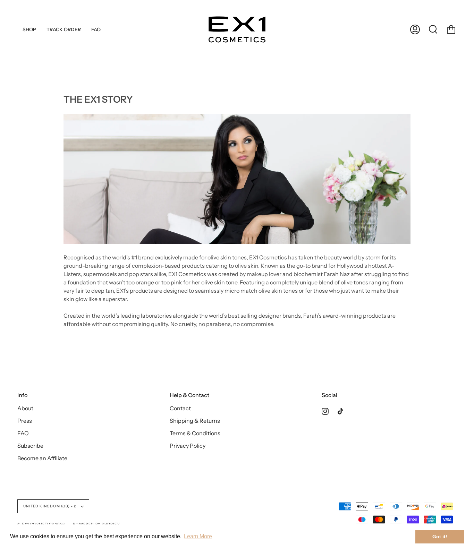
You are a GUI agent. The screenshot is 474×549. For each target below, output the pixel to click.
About (25, 408)
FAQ (23, 433)
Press (24, 420)
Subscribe (30, 445)
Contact (180, 408)
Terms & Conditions (195, 433)
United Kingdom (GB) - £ (50, 506)
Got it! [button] (439, 536)
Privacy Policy (187, 445)
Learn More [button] (198, 536)
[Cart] (451, 29)
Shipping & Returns (195, 420)
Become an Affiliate (42, 458)
